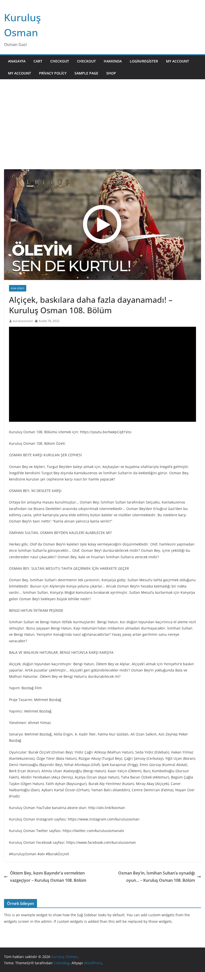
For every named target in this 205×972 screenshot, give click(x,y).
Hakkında (113, 61)
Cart (38, 61)
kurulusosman (23, 321)
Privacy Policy (52, 73)
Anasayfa (17, 61)
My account (177, 61)
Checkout (59, 61)
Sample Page (86, 73)
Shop (111, 73)
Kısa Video (17, 288)
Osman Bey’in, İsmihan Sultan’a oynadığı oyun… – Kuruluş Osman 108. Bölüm (156, 876)
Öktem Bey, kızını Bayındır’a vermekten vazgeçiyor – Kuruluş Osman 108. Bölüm (48, 876)
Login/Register (144, 61)
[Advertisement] (102, 132)
